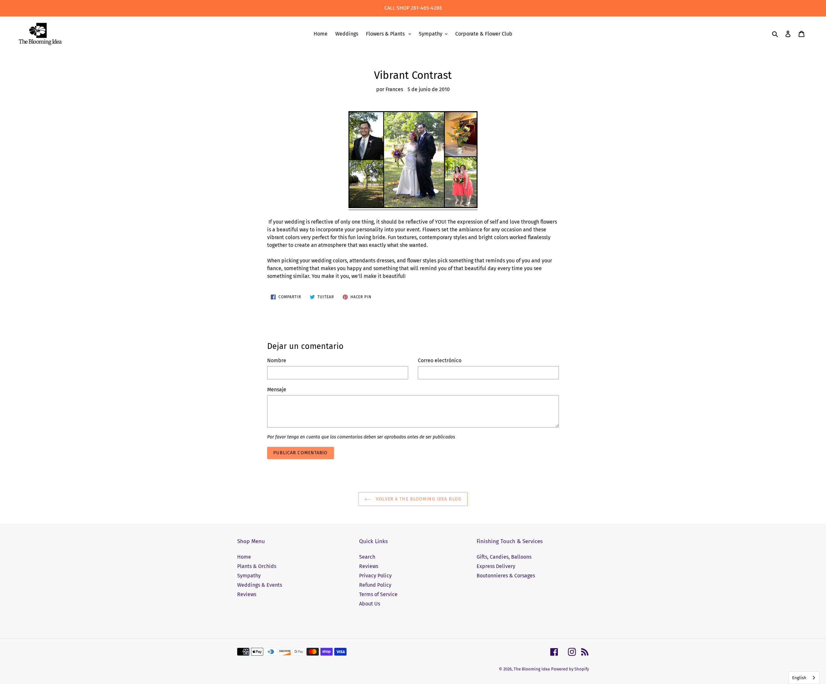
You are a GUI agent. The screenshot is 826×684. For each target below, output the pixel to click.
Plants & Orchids (256, 566)
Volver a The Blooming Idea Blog (417, 499)
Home (244, 557)
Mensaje (276, 389)
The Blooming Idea (532, 669)
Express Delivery (496, 566)
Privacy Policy (375, 576)
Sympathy (249, 576)
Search (367, 557)
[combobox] (804, 677)
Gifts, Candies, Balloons (504, 557)
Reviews (246, 594)
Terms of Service (378, 594)
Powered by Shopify (570, 669)
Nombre (276, 360)
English (799, 677)
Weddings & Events (259, 585)
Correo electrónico (439, 360)
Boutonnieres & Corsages (506, 576)
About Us (369, 604)
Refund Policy (375, 585)
